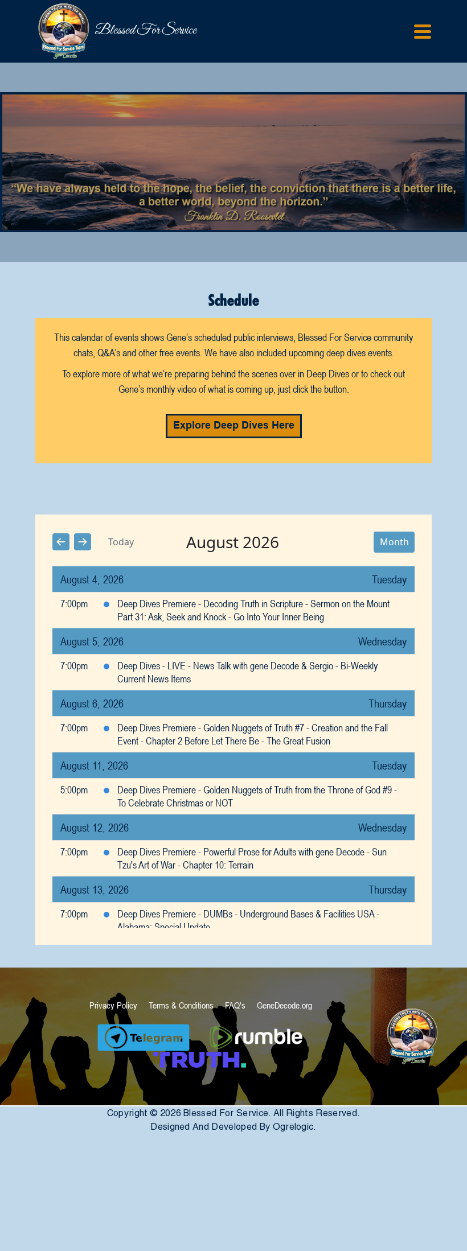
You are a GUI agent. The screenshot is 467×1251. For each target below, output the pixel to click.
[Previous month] (60, 542)
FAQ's (235, 1005)
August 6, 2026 (92, 703)
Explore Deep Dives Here (233, 426)
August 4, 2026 (92, 579)
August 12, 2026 (94, 827)
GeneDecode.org (284, 1005)
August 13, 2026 (94, 889)
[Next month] (82, 542)
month (394, 542)
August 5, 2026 (92, 641)
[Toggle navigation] (422, 31)
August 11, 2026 (94, 765)
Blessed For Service (100, 30)
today (121, 542)
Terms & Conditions (181, 1005)
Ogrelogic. (295, 1126)
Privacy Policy (113, 1005)
